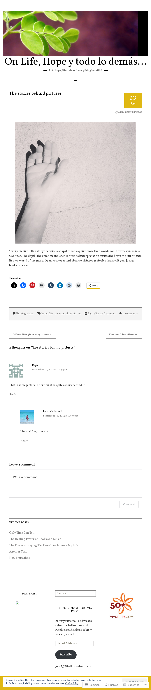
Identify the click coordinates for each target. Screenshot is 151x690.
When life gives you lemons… (33, 335)
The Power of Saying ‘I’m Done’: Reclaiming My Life (43, 545)
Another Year (18, 552)
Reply (13, 394)
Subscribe (65, 655)
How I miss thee (19, 558)
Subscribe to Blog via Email (75, 609)
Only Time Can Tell (21, 533)
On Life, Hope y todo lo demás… (76, 62)
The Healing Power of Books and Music (35, 539)
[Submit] (93, 593)
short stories (73, 313)
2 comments (130, 313)
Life (51, 313)
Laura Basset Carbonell (130, 112)
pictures (59, 313)
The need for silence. (123, 335)
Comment (129, 504)
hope (44, 313)
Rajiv (35, 365)
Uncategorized (25, 313)
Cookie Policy (71, 683)
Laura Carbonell (52, 411)
